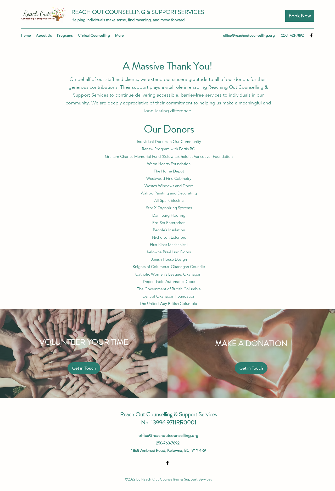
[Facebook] (311, 35)
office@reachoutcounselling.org (249, 35)
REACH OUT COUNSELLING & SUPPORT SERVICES (137, 12)
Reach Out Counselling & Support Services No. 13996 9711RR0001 (168, 418)
